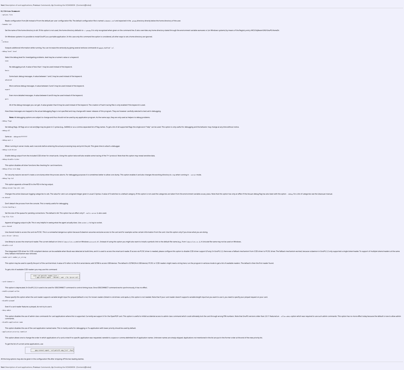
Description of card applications (18, 5)
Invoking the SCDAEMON (64, 5)
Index (88, 5)
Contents (81, 5)
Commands (45, 5)
